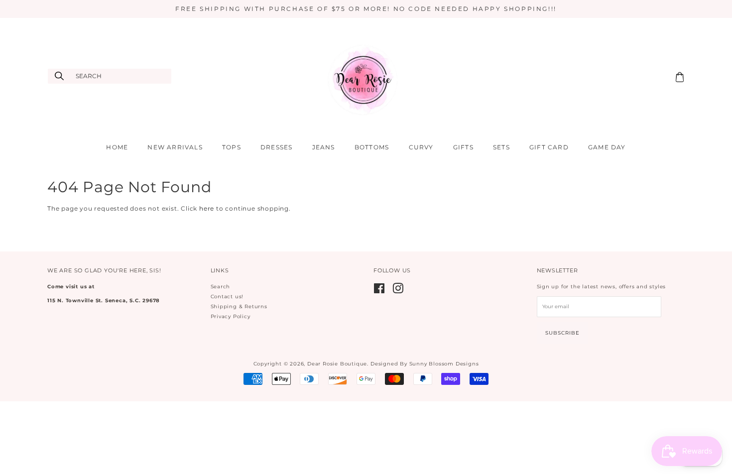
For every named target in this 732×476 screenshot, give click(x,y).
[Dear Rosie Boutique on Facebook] (379, 291)
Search (221, 286)
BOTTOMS (372, 147)
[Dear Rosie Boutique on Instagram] (398, 291)
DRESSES (276, 147)
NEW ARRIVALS (174, 147)
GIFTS (463, 147)
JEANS (323, 147)
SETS (501, 147)
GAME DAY (607, 147)
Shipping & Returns (239, 306)
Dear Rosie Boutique (337, 363)
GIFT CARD (549, 147)
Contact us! (227, 296)
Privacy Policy (230, 316)
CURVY (421, 147)
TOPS (231, 147)
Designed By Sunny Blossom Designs (424, 363)
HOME (117, 147)
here (206, 208)
